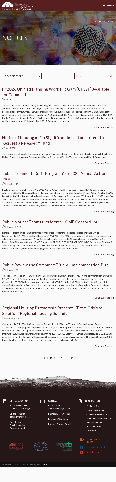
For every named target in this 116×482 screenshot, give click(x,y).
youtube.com (93, 452)
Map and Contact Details (60, 424)
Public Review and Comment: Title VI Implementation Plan (55, 264)
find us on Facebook (96, 447)
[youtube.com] (81, 452)
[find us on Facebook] (81, 447)
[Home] (95, 21)
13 (72, 358)
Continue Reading (104, 127)
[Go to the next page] (75, 358)
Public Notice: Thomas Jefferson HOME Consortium (49, 222)
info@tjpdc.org (61, 419)
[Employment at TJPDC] (81, 439)
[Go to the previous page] (40, 358)
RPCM (44, 465)
